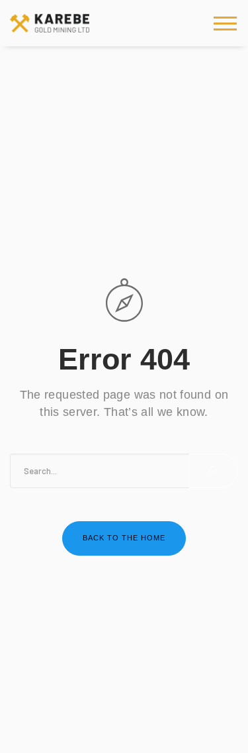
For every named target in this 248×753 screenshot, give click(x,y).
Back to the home (124, 538)
